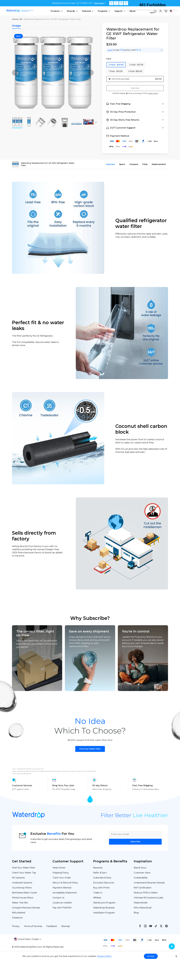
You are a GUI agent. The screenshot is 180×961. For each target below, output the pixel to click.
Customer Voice (142, 872)
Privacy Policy (104, 956)
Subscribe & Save (102, 877)
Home (15, 19)
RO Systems (18, 877)
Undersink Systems (22, 882)
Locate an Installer (62, 902)
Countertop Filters (22, 887)
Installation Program (104, 912)
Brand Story (140, 867)
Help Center (59, 867)
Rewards (97, 867)
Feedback (51, 926)
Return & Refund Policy (65, 882)
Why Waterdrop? (143, 907)
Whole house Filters (22, 897)
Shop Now (99, 3)
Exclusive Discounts (103, 882)
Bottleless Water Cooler (24, 892)
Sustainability (141, 877)
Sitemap (65, 926)
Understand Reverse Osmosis (149, 882)
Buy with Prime (101, 887)
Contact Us (58, 897)
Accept (151, 956)
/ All (20, 19)
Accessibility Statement (65, 892)
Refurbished (18, 912)
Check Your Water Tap (24, 872)
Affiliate (97, 897)
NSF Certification (142, 887)
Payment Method (62, 887)
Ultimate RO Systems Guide (148, 897)
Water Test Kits (20, 902)
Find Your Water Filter (90, 749)
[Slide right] (91, 73)
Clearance (17, 917)
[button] (135, 104)
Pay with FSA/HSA (62, 907)
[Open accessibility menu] (172, 946)
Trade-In (97, 892)
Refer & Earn (100, 872)
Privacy (16, 926)
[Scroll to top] (90, 799)
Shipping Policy (61, 872)
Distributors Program (104, 902)
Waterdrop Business (104, 907)
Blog (136, 912)
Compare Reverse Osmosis (26, 907)
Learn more (153, 93)
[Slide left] (15, 73)
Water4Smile (140, 902)
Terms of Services (33, 926)
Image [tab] (16, 25)
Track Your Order (62, 877)
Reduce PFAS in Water (146, 892)
